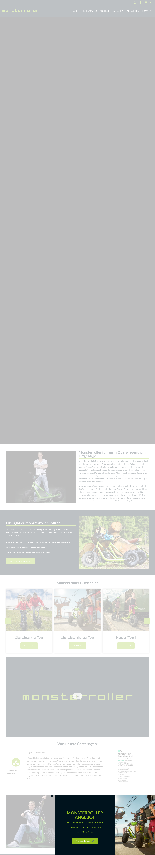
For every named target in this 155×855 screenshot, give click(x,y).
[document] (77, 427)
